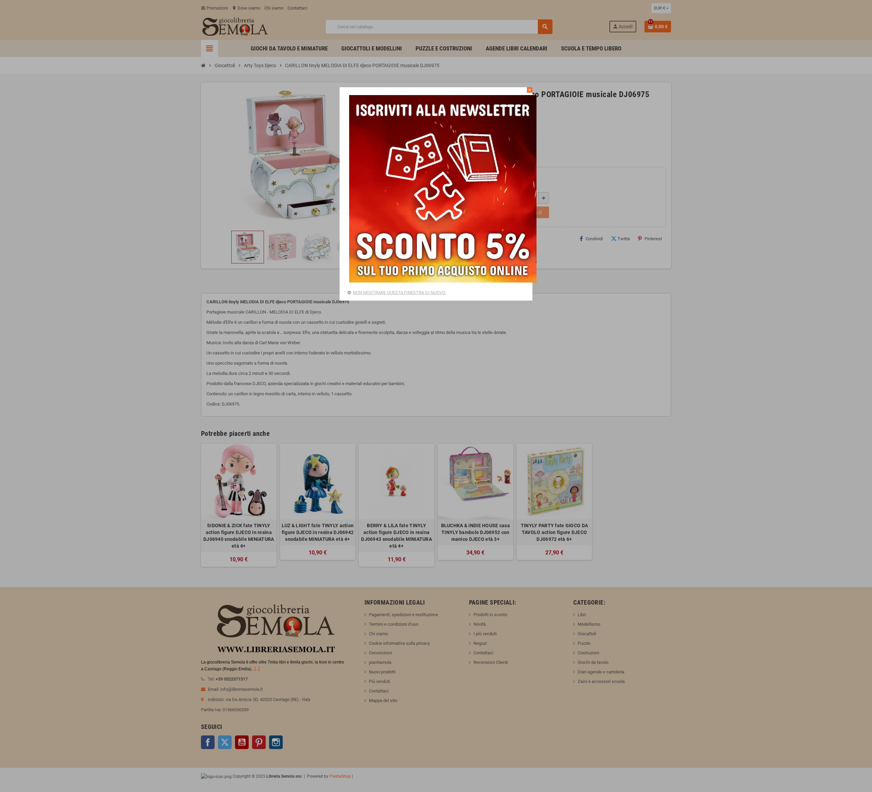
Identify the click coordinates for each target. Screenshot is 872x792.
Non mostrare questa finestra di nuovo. (399, 292)
